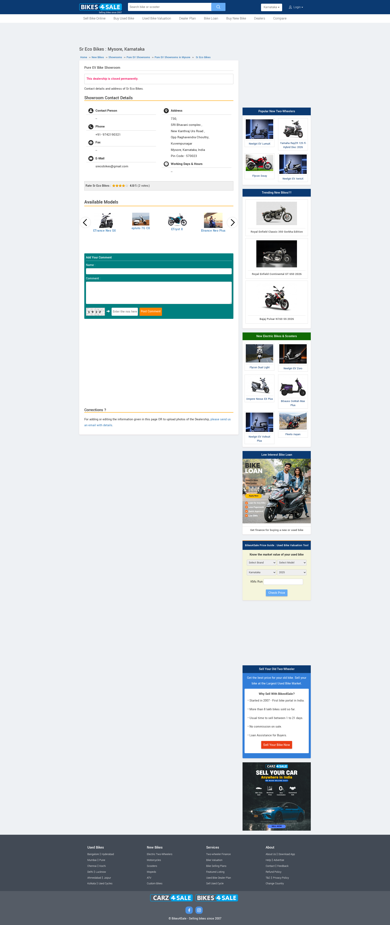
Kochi (102, 866)
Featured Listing (215, 872)
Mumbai (92, 860)
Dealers (259, 18)
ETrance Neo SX (104, 231)
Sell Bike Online (94, 18)
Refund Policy (273, 872)
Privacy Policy (281, 878)
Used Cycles (105, 883)
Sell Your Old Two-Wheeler (277, 669)
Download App (286, 854)
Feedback (282, 866)
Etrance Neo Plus (213, 231)
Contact (270, 866)
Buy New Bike (236, 18)
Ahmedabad (94, 878)
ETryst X (177, 229)
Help (268, 860)
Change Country (275, 883)
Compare (279, 18)
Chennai (92, 866)
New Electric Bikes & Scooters (276, 336)
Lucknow (101, 872)
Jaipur (107, 878)
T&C (268, 878)
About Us (271, 854)
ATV (149, 878)
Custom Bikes (154, 883)
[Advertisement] (195, 34)
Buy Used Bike (124, 18)
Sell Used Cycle (215, 883)
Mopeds (151, 872)
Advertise (279, 860)
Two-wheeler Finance (218, 854)
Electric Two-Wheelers (159, 854)
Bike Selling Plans (216, 866)
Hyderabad (108, 854)
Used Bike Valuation (156, 18)
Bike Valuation (214, 860)
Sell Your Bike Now (276, 745)
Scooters (152, 866)
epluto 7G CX (141, 228)
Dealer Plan (187, 18)
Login (297, 7)
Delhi (90, 872)
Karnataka (271, 7)
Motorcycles (154, 860)
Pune (102, 860)
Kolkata (91, 883)
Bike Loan (211, 18)
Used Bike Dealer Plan (218, 878)
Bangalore (93, 854)
